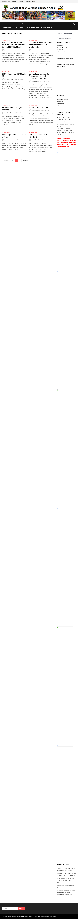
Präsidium (24, 24)
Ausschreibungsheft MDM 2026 (65, 64)
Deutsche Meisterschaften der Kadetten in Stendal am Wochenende (40, 44)
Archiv (21, 28)
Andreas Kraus (10, 50)
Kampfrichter (7, 28)
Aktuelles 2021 (6, 40)
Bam (55, 916)
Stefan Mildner (37, 50)
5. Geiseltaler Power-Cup (64, 52)
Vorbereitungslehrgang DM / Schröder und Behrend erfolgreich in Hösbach (39, 76)
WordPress (49, 916)
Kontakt (14, 1)
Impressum (28, 1)
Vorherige (6, 161)
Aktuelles (6, 24)
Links (15, 28)
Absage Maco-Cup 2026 (63, 885)
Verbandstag (60, 24)
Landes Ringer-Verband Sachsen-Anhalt (22, 916)
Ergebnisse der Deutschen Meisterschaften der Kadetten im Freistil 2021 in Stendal (13, 44)
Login (33, 1)
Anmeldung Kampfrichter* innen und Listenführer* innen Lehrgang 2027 (66, 892)
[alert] (66, 37)
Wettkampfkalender (48, 24)
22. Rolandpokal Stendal (63, 48)
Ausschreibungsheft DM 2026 (65, 58)
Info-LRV (14, 24)
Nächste (25, 161)
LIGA (37, 24)
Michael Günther (37, 81)
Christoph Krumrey (11, 140)
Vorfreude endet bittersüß (38, 107)
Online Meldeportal (33, 28)
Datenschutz (21, 1)
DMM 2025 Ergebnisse (47, 28)
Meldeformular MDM (62, 66)
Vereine (31, 24)
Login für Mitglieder (62, 99)
